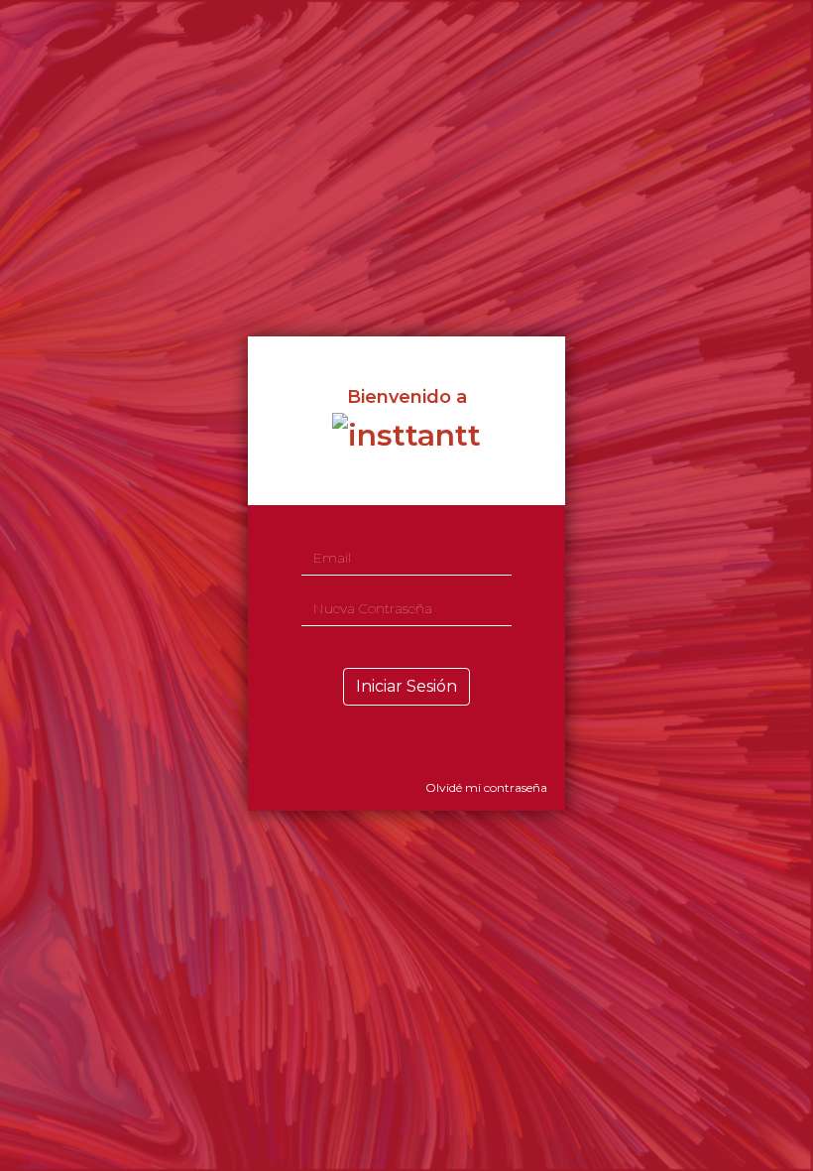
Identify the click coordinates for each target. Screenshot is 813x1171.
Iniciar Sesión (406, 686)
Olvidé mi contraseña (486, 787)
